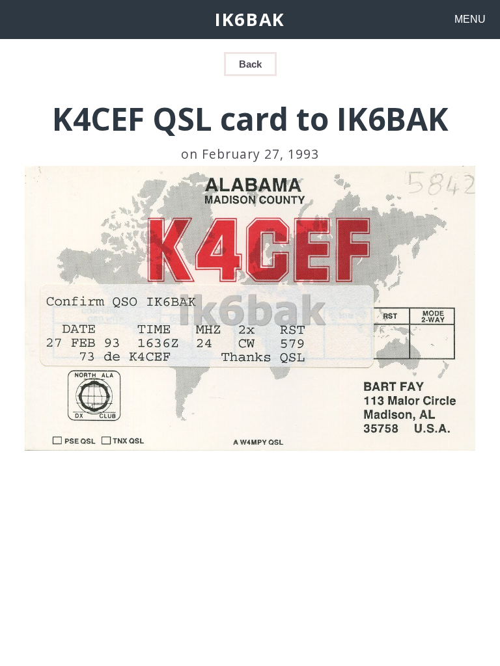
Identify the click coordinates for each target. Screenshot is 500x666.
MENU (470, 19)
